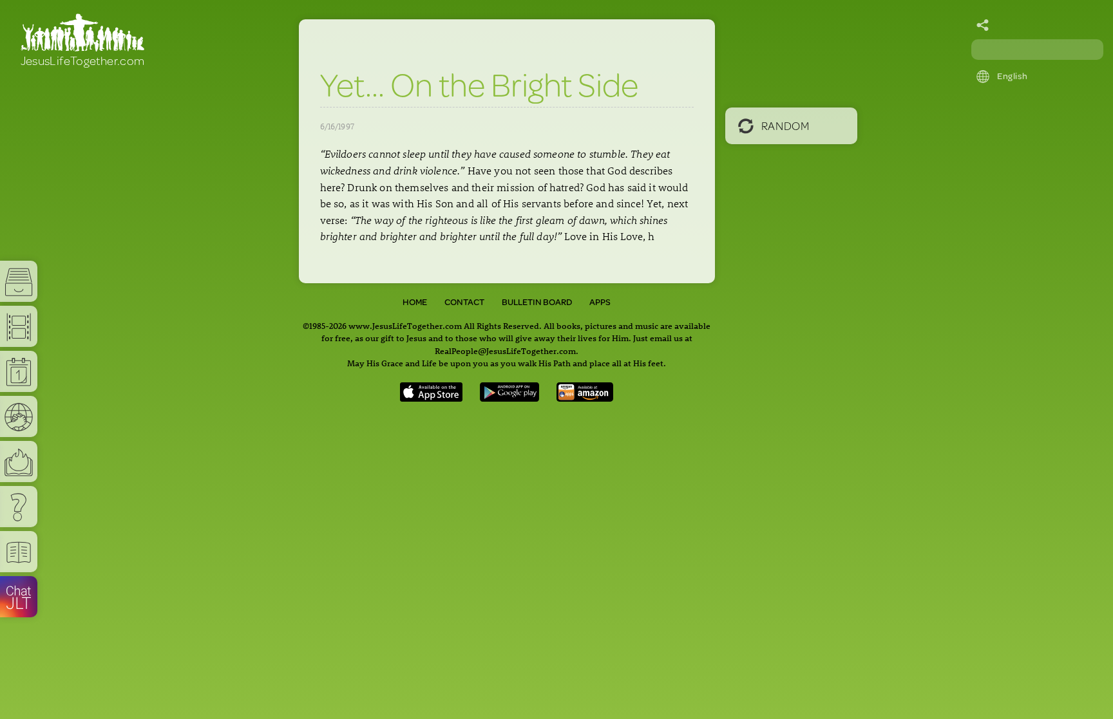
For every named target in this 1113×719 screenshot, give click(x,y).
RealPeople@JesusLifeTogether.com (505, 350)
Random (785, 125)
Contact (464, 301)
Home (415, 301)
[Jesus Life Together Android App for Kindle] (585, 397)
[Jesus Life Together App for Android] (509, 397)
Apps (600, 301)
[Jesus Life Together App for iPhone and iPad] (431, 397)
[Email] (982, 26)
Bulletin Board (537, 301)
